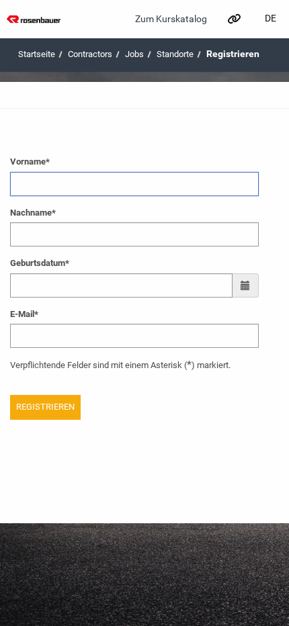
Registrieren (232, 53)
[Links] (233, 19)
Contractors (90, 54)
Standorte (175, 54)
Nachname (33, 213)
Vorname (30, 161)
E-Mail (24, 314)
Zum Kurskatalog (171, 18)
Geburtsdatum (39, 263)
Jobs (134, 54)
